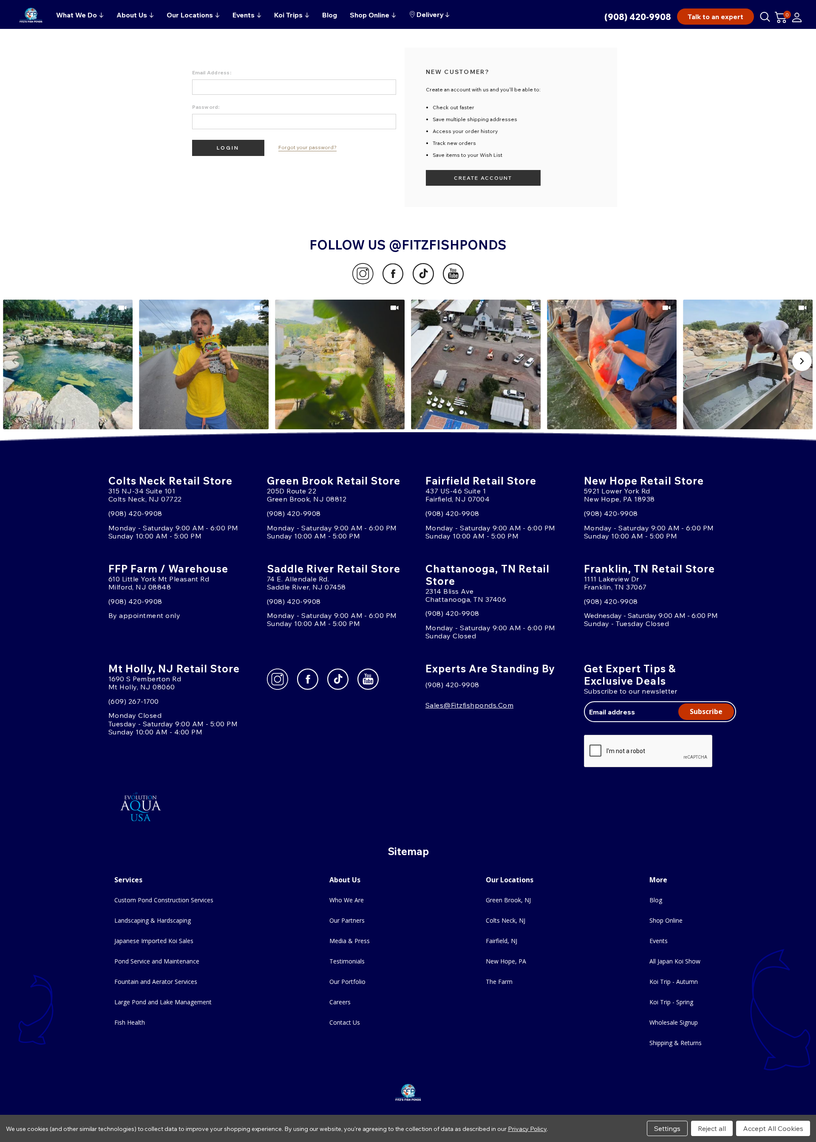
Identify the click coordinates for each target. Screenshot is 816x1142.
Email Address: (211, 72)
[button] (68, 364)
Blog (655, 900)
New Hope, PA (506, 961)
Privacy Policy (527, 1129)
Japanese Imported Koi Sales (153, 941)
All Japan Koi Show (674, 961)
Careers (340, 1002)
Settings (667, 1128)
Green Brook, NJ (508, 900)
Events (658, 941)
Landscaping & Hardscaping (152, 920)
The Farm (499, 982)
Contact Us (344, 1022)
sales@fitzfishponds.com (469, 705)
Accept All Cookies (773, 1128)
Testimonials (347, 961)
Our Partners (347, 920)
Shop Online (666, 920)
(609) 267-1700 (133, 701)
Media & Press (349, 941)
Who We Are (346, 900)
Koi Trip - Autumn (673, 982)
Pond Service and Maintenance (156, 961)
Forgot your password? (307, 147)
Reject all (712, 1128)
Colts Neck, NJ (505, 920)
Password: (206, 107)
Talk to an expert (715, 16)
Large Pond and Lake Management (163, 1002)
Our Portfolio (347, 982)
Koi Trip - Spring (671, 1002)
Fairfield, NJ (501, 941)
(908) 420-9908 (637, 16)
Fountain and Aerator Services (155, 982)
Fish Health (129, 1022)
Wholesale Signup (673, 1022)
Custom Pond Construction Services (163, 900)
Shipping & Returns (675, 1043)
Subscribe (706, 711)
